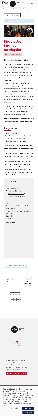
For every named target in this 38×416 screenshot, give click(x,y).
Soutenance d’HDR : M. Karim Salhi (11, 279)
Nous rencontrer (15, 373)
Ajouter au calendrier (16, 265)
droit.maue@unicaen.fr (15, 196)
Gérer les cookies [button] (13, 408)
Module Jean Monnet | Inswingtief (21, 9)
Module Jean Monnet (13, 54)
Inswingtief (21, 83)
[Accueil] (3, 9)
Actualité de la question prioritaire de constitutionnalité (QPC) (27, 281)
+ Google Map (10, 222)
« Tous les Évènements (12, 15)
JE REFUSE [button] (28, 412)
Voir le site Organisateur (16, 194)
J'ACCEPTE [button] (28, 408)
